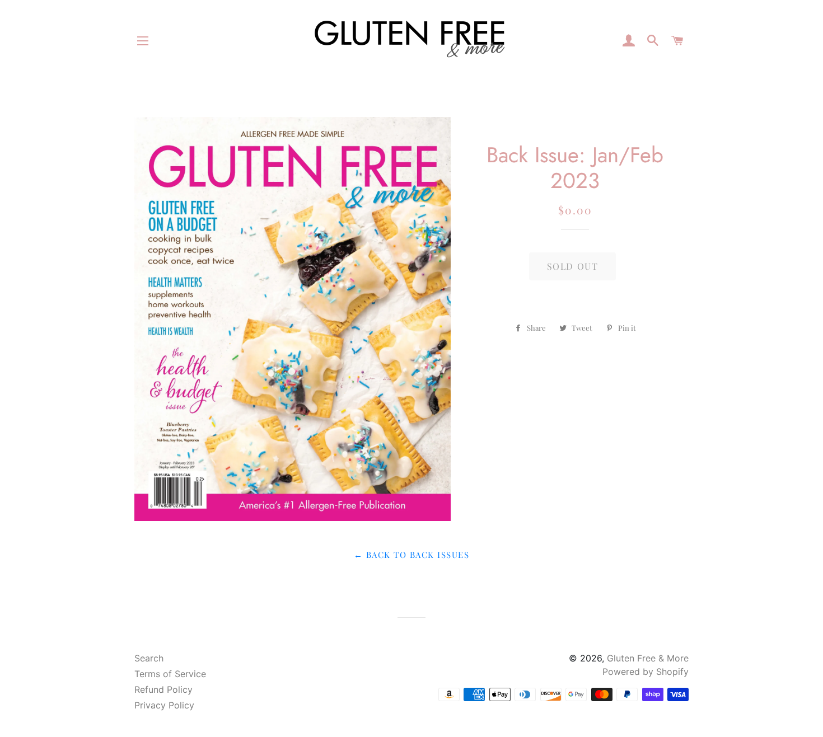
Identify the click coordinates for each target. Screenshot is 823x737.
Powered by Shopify (645, 671)
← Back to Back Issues (411, 554)
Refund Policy (163, 689)
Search (148, 658)
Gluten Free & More (648, 658)
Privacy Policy (164, 705)
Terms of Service (170, 673)
